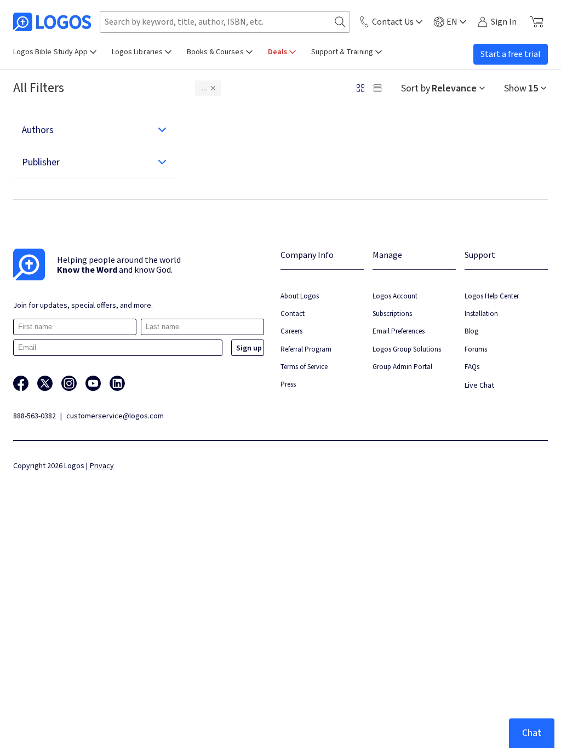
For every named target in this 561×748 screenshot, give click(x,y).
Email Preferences (399, 331)
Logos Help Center (492, 296)
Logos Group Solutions (407, 349)
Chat (531, 733)
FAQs (472, 366)
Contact (292, 313)
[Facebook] (20, 383)
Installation (481, 313)
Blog (471, 331)
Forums (476, 349)
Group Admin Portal (402, 366)
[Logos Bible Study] (52, 22)
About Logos (299, 296)
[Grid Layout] (360, 88)
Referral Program (305, 349)
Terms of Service (304, 366)
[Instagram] (69, 383)
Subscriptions (392, 313)
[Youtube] (93, 383)
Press (288, 384)
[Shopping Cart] (536, 22)
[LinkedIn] (117, 383)
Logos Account (395, 296)
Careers (291, 331)
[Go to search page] (340, 22)
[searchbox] (225, 22)
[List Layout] (377, 88)
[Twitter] (45, 383)
